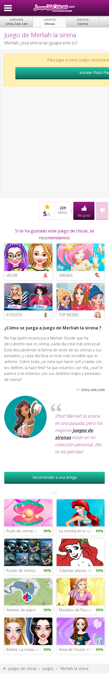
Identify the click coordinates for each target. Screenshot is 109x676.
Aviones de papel (21, 609)
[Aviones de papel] (28, 591)
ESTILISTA (14, 314)
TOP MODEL (69, 314)
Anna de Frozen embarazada (82, 649)
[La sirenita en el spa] (81, 512)
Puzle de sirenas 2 (21, 530)
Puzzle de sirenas (21, 570)
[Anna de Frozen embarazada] (81, 630)
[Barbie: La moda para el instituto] (28, 630)
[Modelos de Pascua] (81, 591)
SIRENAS (66, 275)
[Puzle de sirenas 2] (28, 512)
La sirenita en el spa (76, 530)
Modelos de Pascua (76, 609)
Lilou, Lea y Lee (93, 389)
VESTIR (11, 275)
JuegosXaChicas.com (54, 8)
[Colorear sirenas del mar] (81, 551)
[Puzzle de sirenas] (28, 551)
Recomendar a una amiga (55, 477)
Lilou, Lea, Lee (17, 22)
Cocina (83, 22)
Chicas (50, 22)
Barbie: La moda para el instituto (29, 649)
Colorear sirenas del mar (80, 570)
